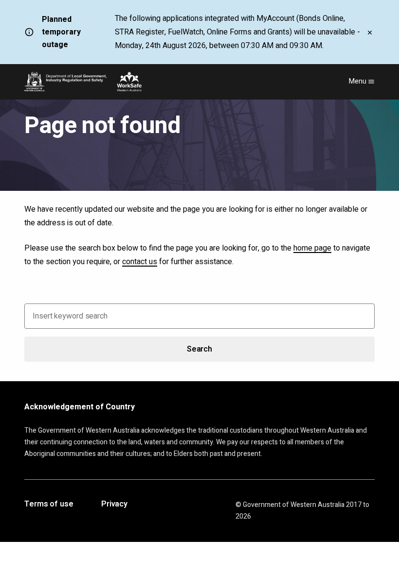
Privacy (114, 504)
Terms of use (48, 504)
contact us (139, 262)
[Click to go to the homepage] (83, 81)
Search (199, 349)
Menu (358, 81)
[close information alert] (370, 32)
